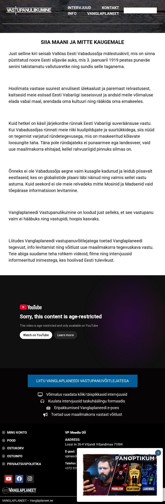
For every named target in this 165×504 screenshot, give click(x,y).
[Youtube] (8, 479)
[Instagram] (30, 479)
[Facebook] (19, 479)
